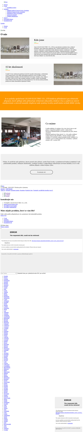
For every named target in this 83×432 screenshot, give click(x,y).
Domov (6, 4)
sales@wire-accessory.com (11, 204)
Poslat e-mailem (5, 226)
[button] (41, 172)
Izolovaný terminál (12, 15)
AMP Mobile (9, 189)
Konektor (22, 190)
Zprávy (6, 17)
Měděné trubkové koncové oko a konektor (18, 10)
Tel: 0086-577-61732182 (10, 205)
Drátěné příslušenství (12, 16)
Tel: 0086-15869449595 (10, 207)
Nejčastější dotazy (8, 19)
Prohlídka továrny (11, 7)
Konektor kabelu (15, 190)
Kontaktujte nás (8, 20)
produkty (6, 9)
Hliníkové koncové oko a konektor (16, 12)
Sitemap (3, 189)
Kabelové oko (29, 190)
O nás (5, 6)
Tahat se (3, 190)
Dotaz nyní (3, 215)
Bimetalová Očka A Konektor (14, 13)
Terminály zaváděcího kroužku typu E (43, 190)
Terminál (8, 190)
